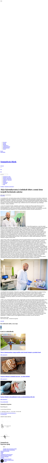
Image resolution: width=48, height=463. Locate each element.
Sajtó (4, 184)
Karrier (4, 148)
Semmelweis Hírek (8, 162)
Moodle (4, 144)
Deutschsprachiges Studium (5, 455)
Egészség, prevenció (7, 177)
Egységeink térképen (3, 414)
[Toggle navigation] (1, 167)
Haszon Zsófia (2, 195)
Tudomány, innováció (7, 180)
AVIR (1, 453)
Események (5, 182)
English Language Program (5, 458)
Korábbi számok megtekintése (9, 450)
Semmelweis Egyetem (4, 451)
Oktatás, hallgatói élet (7, 178)
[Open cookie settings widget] (2, 460)
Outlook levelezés (6, 146)
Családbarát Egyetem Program (6, 454)
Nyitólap (2, 186)
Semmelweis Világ (6, 176)
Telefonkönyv (5, 145)
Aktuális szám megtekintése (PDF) (10, 448)
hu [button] (1, 164)
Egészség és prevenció (9, 186)
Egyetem (4, 142)
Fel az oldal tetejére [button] (4, 401)
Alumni (2, 452)
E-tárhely (2, 457)
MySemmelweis (6, 147)
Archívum (5, 183)
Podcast (4, 181)
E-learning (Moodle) (4, 456)
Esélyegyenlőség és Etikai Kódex (7, 460)
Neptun (4, 143)
